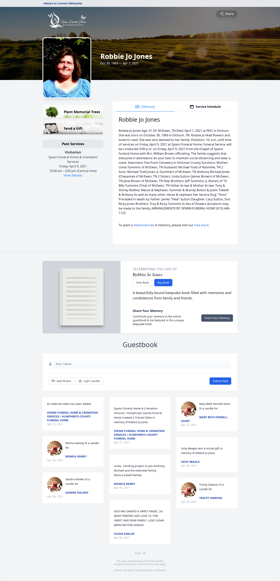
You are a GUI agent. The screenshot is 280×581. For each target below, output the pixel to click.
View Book (142, 282)
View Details (73, 175)
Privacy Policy (129, 564)
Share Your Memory (217, 318)
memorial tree (144, 225)
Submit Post (220, 381)
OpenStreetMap (144, 570)
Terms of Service (150, 564)
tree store (201, 225)
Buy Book (163, 282)
